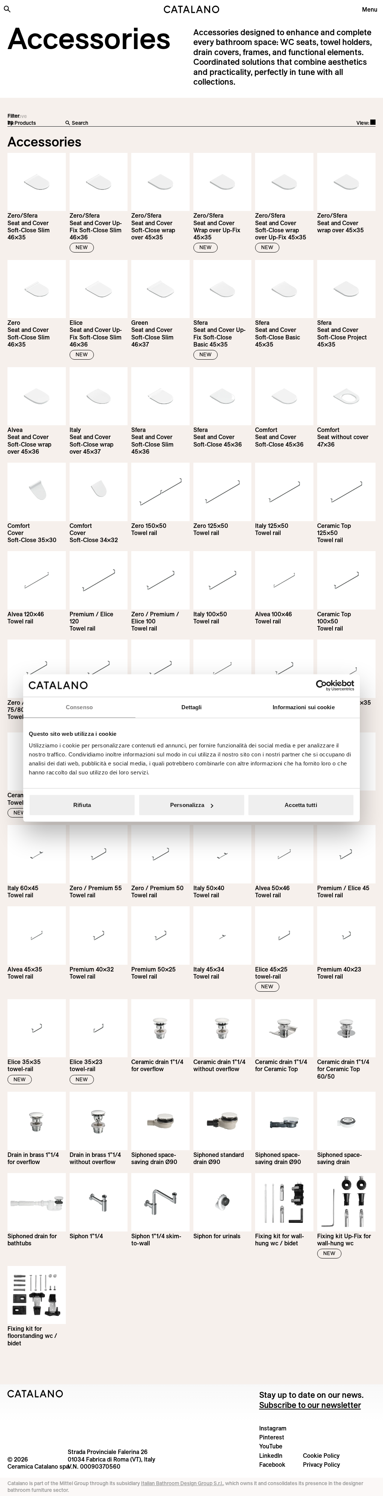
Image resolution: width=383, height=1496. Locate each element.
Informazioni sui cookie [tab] (303, 707)
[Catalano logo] (191, 9)
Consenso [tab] (79, 707)
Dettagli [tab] (191, 707)
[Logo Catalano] (35, 1393)
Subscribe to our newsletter (310, 1405)
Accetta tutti (301, 805)
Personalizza (187, 805)
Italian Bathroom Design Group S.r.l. (182, 1483)
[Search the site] (7, 9)
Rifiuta (82, 805)
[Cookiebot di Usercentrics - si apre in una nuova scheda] (321, 685)
